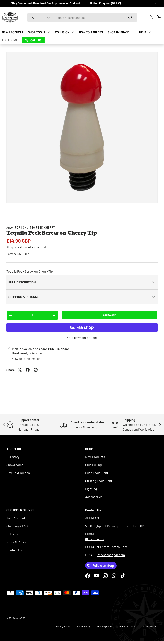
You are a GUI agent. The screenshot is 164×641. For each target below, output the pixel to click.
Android (75, 3)
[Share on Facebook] (28, 370)
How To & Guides (91, 32)
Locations (9, 40)
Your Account (15, 518)
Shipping (12, 247)
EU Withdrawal (150, 626)
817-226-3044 (94, 539)
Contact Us (14, 550)
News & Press (16, 542)
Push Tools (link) (96, 473)
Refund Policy (83, 626)
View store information (26, 358)
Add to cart (109, 315)
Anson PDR (13, 227)
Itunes (62, 3)
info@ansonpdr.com (111, 555)
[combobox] (82, 17)
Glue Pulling (93, 465)
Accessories (94, 497)
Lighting (91, 489)
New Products (12, 32)
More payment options (82, 337)
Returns (12, 534)
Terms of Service (127, 626)
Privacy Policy (63, 626)
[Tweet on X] (20, 370)
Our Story (12, 457)
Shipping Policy (105, 626)
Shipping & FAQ (17, 526)
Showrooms (14, 465)
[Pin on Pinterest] (36, 370)
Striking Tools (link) (98, 481)
